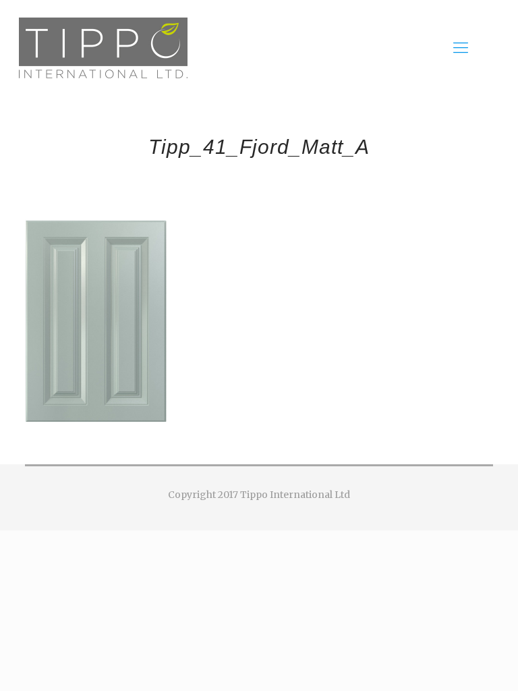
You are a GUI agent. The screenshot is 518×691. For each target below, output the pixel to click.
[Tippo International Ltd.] (103, 47)
